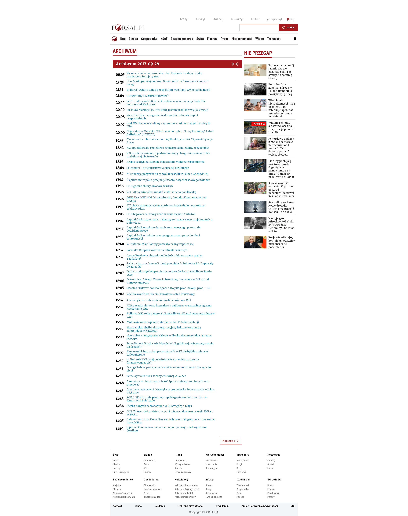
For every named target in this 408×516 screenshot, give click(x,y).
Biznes (148, 454)
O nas (138, 506)
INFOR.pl (184, 19)
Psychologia (273, 493)
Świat (116, 454)
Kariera (178, 468)
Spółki (270, 464)
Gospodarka (151, 479)
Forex (270, 468)
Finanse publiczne (153, 489)
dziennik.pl (200, 19)
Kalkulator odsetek (184, 493)
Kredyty (147, 493)
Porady (271, 497)
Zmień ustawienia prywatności (259, 506)
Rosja (115, 460)
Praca (178, 454)
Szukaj (290, 27)
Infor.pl (210, 479)
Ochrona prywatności (190, 506)
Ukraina (116, 464)
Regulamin (222, 506)
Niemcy (116, 468)
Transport (243, 454)
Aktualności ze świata (124, 497)
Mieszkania (211, 464)
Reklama (160, 506)
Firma (146, 464)
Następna (228, 440)
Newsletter (255, 19)
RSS (293, 506)
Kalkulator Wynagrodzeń (187, 489)
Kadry (208, 489)
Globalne (117, 489)
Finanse (148, 472)
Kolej (239, 468)
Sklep (292, 19)
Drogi (239, 464)
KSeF (146, 468)
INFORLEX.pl (217, 19)
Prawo (209, 485)
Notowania (273, 454)
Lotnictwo (241, 472)
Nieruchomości (215, 454)
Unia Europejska (121, 472)
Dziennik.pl (243, 479)
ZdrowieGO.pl (237, 19)
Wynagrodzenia (182, 464)
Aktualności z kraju (122, 493)
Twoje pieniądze (152, 497)
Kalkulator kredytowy (185, 497)
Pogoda (240, 497)
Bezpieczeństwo (123, 479)
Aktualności (150, 460)
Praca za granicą (183, 472)
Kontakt (117, 506)
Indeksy (271, 460)
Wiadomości (243, 485)
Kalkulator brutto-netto (186, 485)
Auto (239, 493)
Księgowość (211, 493)
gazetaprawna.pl (274, 19)
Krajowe (117, 485)
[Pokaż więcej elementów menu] (295, 38)
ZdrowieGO (274, 479)
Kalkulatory (181, 479)
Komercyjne (212, 468)
